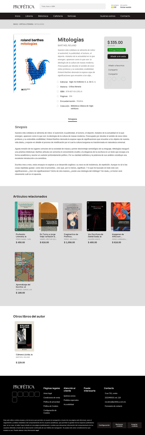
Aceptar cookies (134, 425)
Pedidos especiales (71, 400)
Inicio (15, 24)
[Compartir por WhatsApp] (119, 79)
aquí (37, 430)
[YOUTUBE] (14, 399)
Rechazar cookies (119, 425)
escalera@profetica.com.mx (115, 402)
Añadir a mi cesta (118, 56)
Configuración (104, 425)
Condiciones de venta (52, 398)
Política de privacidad (52, 402)
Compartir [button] (113, 69)
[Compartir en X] (114, 79)
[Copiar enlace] (109, 83)
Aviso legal (48, 393)
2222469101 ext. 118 (113, 398)
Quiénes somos (107, 16)
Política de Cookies (51, 406)
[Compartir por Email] (123, 79)
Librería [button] (29, 16)
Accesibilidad (69, 404)
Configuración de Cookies (50, 411)
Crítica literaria (26, 24)
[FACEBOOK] (20, 394)
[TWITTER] (25, 394)
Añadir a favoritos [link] (116, 65)
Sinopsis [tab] (72, 119)
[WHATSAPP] (14, 394)
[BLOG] (37, 394)
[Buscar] (102, 6)
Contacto (125, 16)
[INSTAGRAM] (31, 394)
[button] (115, 6)
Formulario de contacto (113, 406)
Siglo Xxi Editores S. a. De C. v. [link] (82, 82)
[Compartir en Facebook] (109, 79)
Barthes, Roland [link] (67, 45)
